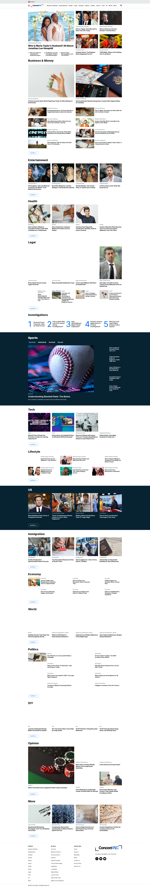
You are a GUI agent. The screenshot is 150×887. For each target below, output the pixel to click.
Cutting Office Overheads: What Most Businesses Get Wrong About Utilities (59, 132)
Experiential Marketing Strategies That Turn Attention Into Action (38, 828)
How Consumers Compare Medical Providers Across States (61, 228)
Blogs (75, 857)
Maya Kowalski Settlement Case (63, 283)
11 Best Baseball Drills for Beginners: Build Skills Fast (114, 359)
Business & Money (33, 98)
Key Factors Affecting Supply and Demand (48, 592)
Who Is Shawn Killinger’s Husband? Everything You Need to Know (113, 460)
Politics (49, 653)
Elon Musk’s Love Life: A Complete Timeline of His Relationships (52, 54)
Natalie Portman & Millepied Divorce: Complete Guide (46, 471)
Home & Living (56, 824)
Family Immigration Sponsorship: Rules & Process (38, 560)
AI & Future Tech (80, 433)
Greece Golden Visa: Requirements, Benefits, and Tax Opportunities (48, 582)
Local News (103, 513)
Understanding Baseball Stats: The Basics (49, 396)
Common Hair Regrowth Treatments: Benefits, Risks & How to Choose (86, 228)
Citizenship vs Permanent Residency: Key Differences (109, 560)
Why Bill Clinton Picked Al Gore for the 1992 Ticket (107, 666)
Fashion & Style (77, 467)
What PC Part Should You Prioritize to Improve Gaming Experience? (38, 436)
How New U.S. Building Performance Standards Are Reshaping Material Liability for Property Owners (68, 297)
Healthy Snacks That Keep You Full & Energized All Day (38, 635)
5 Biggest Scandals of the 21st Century (107, 685)
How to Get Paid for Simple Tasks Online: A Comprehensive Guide (108, 143)
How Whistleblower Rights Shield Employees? (76, 324)
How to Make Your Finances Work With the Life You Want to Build (108, 111)
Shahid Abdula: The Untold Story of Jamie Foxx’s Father (85, 186)
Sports (29, 863)
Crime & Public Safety (34, 513)
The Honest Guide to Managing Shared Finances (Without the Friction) (107, 132)
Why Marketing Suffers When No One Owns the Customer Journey (59, 121)
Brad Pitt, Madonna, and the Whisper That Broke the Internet (63, 186)
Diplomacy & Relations (58, 632)
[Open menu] (29, 5)
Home (75, 849)
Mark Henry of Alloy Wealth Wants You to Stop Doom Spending (85, 766)
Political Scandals (52, 683)
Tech (29, 433)
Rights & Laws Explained (42, 291)
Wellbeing (31, 224)
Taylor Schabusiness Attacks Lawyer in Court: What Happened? (62, 517)
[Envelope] (104, 858)
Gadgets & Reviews (105, 433)
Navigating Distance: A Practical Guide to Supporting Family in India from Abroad (60, 111)
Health (54, 224)
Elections (53, 857)
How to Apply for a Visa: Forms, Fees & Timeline (86, 560)
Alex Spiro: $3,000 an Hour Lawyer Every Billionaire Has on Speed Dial (110, 284)
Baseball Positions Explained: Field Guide (115, 378)
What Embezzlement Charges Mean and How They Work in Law (44, 297)
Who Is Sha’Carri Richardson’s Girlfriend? (112, 470)
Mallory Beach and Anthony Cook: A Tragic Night (85, 516)
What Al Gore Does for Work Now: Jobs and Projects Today (59, 666)
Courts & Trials (80, 50)
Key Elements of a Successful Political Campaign (59, 656)
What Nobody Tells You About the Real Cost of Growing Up (59, 143)
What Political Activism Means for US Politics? (106, 676)
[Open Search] (121, 5)
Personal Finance (100, 108)
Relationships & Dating (34, 43)
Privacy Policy (77, 863)
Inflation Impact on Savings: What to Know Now (112, 582)
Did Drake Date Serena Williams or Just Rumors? (48, 459)
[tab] (32, 342)
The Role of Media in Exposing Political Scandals (59, 686)
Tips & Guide (31, 824)
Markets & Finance (52, 108)
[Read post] (37, 111)
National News (80, 513)
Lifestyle (30, 854)
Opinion (30, 785)
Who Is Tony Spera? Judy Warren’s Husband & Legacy (35, 54)
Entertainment (31, 852)
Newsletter (77, 854)
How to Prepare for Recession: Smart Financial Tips (81, 582)
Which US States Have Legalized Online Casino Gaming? (47, 788)
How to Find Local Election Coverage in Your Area (109, 516)
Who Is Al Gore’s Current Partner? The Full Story (108, 30)
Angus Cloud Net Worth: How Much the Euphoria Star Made (107, 121)
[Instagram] (96, 858)
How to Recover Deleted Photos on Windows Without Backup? (63, 436)
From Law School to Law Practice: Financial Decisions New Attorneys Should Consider (115, 296)
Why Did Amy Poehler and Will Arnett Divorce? (81, 459)
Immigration (31, 557)
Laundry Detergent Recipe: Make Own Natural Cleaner (37, 729)
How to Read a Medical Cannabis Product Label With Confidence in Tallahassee (38, 228)
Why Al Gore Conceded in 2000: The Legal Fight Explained (60, 676)
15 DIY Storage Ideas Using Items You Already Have (109, 729)
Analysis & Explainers (82, 762)
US (29, 877)
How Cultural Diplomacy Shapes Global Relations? (111, 635)
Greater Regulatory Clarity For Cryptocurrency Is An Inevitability (110, 828)
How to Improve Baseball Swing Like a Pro (114, 349)
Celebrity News (32, 183)
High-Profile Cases (81, 280)
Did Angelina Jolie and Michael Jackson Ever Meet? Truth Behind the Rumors (38, 187)
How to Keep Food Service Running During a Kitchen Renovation (85, 828)
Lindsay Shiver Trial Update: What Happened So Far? (85, 53)
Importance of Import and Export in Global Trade (81, 592)
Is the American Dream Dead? (110, 764)
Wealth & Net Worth (100, 119)
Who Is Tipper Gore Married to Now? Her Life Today (86, 30)
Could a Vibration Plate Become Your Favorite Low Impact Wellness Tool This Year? (110, 228)
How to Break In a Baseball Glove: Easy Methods (114, 368)
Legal (63, 291)
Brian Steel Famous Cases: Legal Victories (37, 283)
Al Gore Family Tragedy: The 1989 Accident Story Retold (105, 656)
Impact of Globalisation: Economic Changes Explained (112, 593)
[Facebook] (100, 858)
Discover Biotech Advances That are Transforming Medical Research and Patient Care (87, 436)
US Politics (98, 653)
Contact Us (77, 860)
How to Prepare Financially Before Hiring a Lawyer (91, 294)
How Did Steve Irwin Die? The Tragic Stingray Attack (80, 471)
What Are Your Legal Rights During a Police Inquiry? (114, 324)
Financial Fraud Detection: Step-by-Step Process (39, 324)
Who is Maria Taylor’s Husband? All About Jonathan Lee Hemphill (50, 47)
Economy (43, 578)
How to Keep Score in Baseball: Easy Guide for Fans (115, 388)
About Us (76, 852)
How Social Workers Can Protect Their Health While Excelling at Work (109, 791)
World (29, 632)
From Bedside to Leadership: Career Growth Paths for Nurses (87, 790)
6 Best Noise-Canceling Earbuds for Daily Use (108, 436)
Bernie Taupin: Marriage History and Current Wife (67, 54)
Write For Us (77, 866)
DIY (29, 726)
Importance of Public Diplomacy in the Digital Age (87, 635)
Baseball (30, 393)
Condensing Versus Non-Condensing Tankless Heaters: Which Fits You (62, 828)
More (33, 880)
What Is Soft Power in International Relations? (60, 635)
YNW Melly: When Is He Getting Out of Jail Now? (110, 53)
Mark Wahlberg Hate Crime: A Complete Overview (38, 516)
